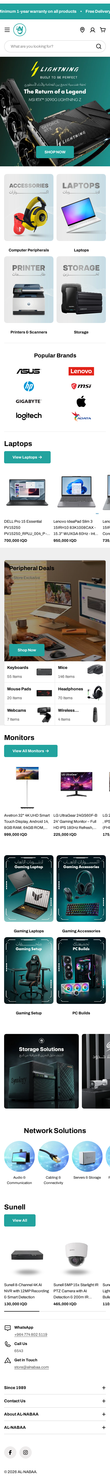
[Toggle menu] (7, 30)
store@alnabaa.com (31, 1367)
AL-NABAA (27, 1472)
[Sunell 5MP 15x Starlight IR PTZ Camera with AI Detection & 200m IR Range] (76, 1256)
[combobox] (55, 46)
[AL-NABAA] (41, 1071)
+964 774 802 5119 (30, 1334)
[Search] (99, 46)
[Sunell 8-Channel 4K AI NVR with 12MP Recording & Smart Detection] (27, 1256)
